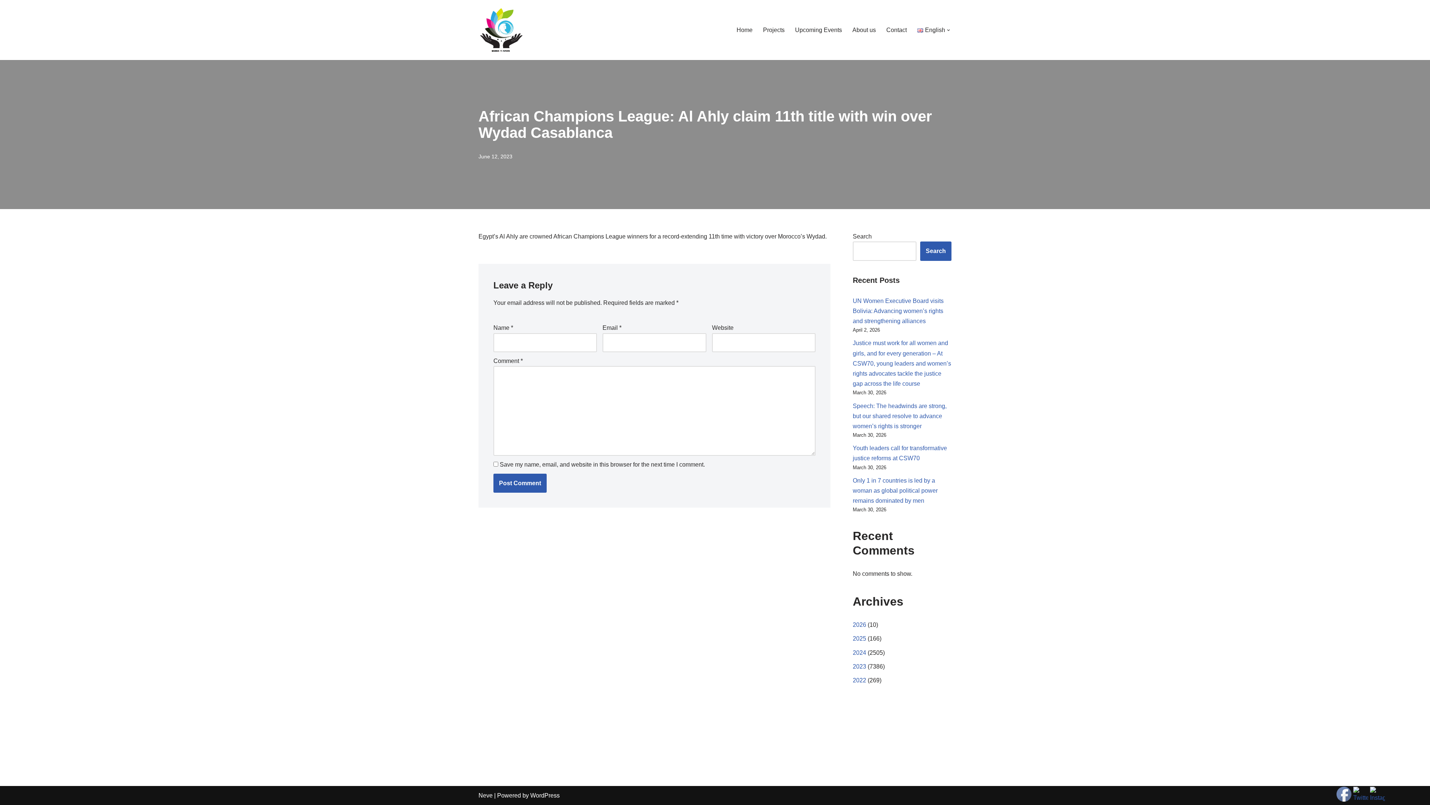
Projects (774, 30)
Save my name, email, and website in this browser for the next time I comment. (602, 464)
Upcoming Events (818, 30)
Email (612, 328)
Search (862, 236)
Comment (508, 361)
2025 (859, 638)
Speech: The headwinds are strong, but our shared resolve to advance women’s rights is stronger (900, 416)
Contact (896, 30)
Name (503, 328)
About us (864, 30)
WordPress (545, 795)
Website (723, 328)
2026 (859, 625)
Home (745, 30)
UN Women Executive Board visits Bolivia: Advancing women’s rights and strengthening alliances (898, 311)
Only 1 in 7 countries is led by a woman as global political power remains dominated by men (895, 490)
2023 (859, 666)
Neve (486, 795)
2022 (859, 680)
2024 (859, 653)
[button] (948, 30)
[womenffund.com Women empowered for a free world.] (501, 30)
